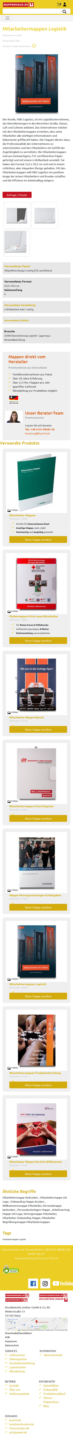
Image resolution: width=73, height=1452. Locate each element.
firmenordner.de (19, 1428)
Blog (46, 1405)
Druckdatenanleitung (22, 1363)
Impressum (11, 1341)
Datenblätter (51, 1385)
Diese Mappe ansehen (38, 539)
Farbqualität (50, 1389)
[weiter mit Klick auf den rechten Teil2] (44, 215)
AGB (7, 1337)
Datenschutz (12, 1345)
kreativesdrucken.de (21, 1424)
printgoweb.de (18, 1432)
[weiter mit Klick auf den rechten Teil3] (16, 243)
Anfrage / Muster (17, 195)
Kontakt (14, 1385)
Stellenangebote (19, 1393)
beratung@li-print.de (37, 433)
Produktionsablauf (54, 1393)
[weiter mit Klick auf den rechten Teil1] (36, 83)
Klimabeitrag (17, 1371)
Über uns (14, 1389)
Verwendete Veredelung (20, 305)
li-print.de (15, 1420)
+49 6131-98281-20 (43, 429)
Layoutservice (17, 1367)
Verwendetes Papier (17, 266)
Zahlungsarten (18, 1359)
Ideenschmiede (53, 1355)
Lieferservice (17, 1355)
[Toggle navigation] (7, 18)
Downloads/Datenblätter (18, 1333)
